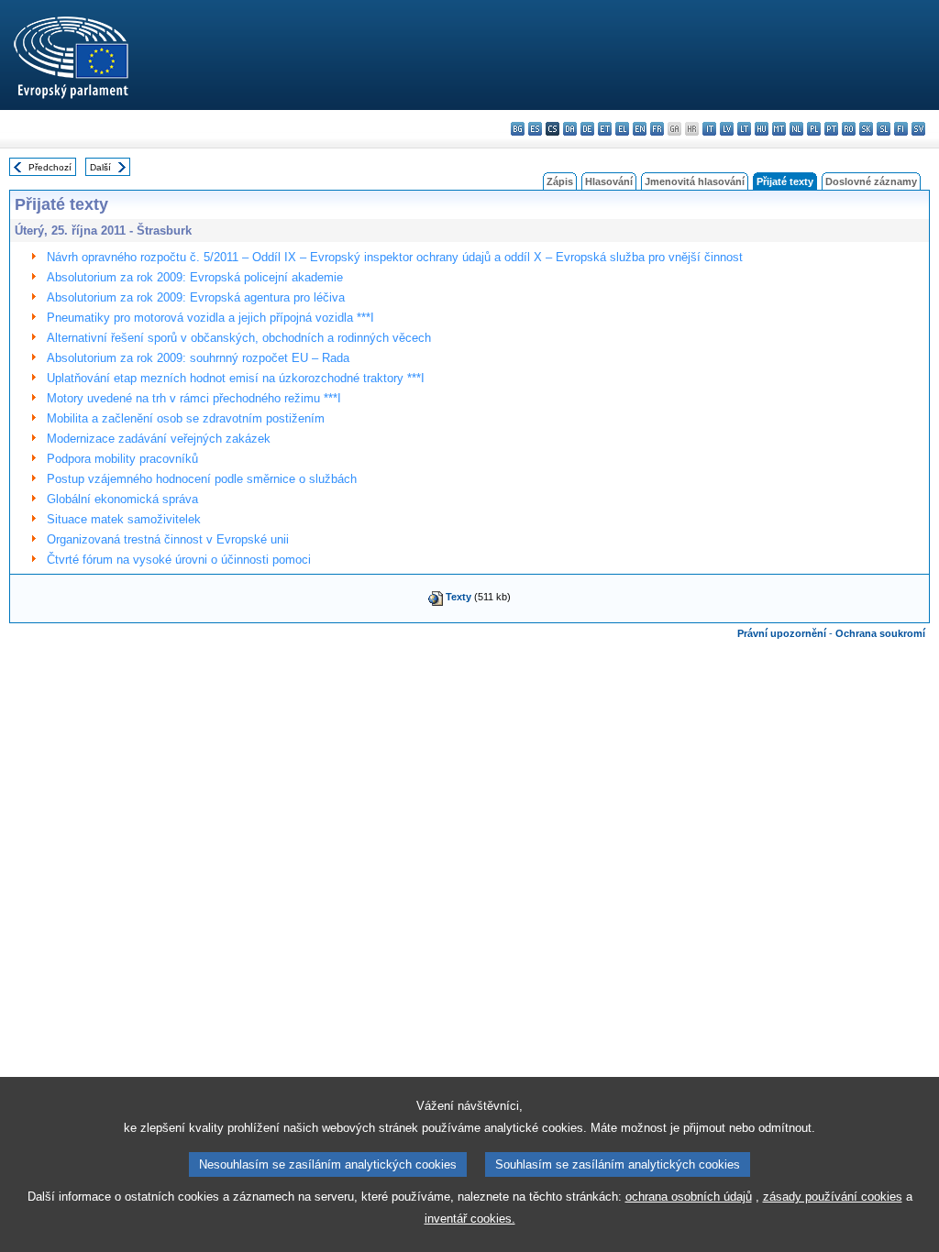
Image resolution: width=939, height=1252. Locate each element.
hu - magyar (761, 129)
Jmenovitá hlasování (695, 181)
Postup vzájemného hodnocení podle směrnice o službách (202, 479)
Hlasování (609, 181)
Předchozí (50, 167)
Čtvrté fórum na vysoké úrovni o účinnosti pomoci (179, 559)
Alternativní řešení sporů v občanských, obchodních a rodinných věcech (239, 338)
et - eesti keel (605, 129)
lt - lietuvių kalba (744, 129)
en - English (639, 129)
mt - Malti (779, 129)
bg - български (518, 129)
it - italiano (709, 129)
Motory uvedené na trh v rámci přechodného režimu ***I (194, 398)
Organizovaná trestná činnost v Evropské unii (168, 539)
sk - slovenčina (866, 129)
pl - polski (814, 129)
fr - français (657, 129)
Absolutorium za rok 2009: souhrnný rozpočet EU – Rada (198, 358)
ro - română (849, 129)
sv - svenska (918, 129)
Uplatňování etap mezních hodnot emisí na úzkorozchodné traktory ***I (236, 378)
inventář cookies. (470, 1218)
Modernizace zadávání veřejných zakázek (159, 438)
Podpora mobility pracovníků (122, 459)
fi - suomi (901, 129)
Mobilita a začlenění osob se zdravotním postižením (186, 418)
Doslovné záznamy (871, 181)
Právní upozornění (781, 633)
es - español (535, 129)
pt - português (831, 129)
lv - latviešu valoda (727, 129)
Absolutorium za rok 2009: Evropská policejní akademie (195, 277)
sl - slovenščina (883, 129)
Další (100, 167)
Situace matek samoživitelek (124, 519)
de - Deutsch (587, 129)
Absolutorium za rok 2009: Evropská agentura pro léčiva (196, 297)
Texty (458, 596)
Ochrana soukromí (880, 633)
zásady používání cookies (832, 1196)
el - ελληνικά (622, 129)
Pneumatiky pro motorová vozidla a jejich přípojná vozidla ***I (210, 317)
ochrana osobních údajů (688, 1196)
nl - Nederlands (796, 129)
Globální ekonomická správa (122, 499)
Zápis (560, 181)
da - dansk (570, 129)
